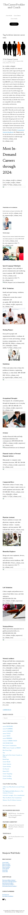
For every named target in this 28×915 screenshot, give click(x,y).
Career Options (17, 15)
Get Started (6, 769)
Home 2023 (6, 771)
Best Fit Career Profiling (7, 883)
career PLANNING (8, 728)
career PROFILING (8, 726)
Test (4, 752)
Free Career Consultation (9, 745)
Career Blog (5, 870)
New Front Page (7, 750)
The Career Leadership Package (9, 881)
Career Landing (7, 776)
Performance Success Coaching (9, 886)
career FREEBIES (7, 738)
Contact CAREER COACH (10, 740)
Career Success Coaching (7, 884)
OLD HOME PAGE (8, 743)
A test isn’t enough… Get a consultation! (13, 795)
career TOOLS (6, 733)
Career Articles (14, 18)
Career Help (5, 871)
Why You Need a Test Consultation (12, 797)
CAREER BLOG (7, 709)
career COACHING (8, 731)
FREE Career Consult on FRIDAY (12, 748)
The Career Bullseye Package (8, 880)
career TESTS (6, 736)
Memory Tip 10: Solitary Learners (12, 800)
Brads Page (6, 759)
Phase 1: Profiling (6, 864)
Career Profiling (7, 778)
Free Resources (5, 894)
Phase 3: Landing (6, 867)
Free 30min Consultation (7, 896)
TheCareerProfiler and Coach (14, 6)
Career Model (9, 15)
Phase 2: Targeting (6, 865)
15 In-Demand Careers (10, 59)
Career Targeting (7, 773)
